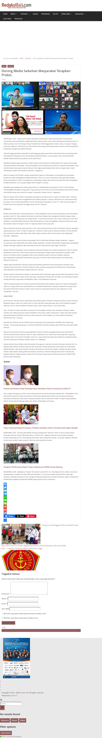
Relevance (5, 720)
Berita (13, 14)
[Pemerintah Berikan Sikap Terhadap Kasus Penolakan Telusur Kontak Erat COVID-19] (21, 367)
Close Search (6, 733)
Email (4, 604)
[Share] (41, 520)
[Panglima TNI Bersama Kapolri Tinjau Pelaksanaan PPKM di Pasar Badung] (21, 445)
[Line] (41, 500)
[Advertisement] (51, 42)
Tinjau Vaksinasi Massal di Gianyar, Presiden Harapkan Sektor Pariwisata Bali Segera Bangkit (41, 428)
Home (5, 14)
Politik (55, 14)
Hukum (35, 14)
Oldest (22, 720)
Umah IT (14, 695)
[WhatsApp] (41, 497)
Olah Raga (7, 19)
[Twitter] (41, 487)
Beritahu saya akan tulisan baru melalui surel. (21, 618)
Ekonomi (24, 14)
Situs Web (5, 609)
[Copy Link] (41, 513)
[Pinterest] (41, 506)
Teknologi (18, 19)
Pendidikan (45, 14)
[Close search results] (2, 707)
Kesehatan (79, 14)
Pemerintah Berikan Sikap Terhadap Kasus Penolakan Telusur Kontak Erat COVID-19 (37, 389)
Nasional (10, 66)
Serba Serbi (65, 14)
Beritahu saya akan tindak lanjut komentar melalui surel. (25, 613)
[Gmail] (41, 509)
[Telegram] (41, 493)
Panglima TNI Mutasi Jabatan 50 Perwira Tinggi (22, 548)
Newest (14, 720)
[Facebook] (41, 484)
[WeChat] (41, 503)
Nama (4, 599)
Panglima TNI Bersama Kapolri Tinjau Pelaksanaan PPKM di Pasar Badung (33, 467)
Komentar (6, 594)
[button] (16, 14)
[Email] (41, 490)
